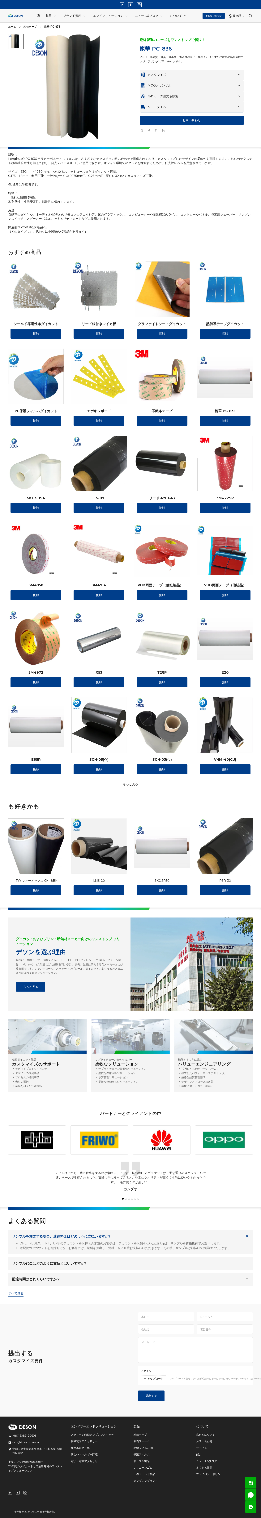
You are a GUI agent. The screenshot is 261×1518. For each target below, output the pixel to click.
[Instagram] (139, 4)
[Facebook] (130, 4)
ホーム (12, 26)
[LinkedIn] (122, 4)
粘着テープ (30, 26)
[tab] (79, 143)
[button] (16, 41)
